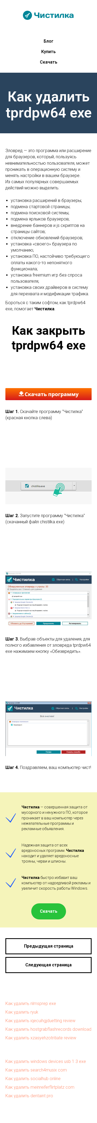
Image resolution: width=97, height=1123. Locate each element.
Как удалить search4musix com (36, 1070)
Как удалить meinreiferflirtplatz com (39, 1087)
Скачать (48, 62)
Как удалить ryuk (21, 1012)
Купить (48, 51)
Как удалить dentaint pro (29, 1095)
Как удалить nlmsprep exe (30, 1003)
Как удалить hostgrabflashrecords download (48, 1029)
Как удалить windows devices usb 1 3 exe (45, 1061)
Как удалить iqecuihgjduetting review (40, 1020)
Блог (48, 41)
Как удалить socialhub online (33, 1078)
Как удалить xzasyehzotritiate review (40, 1037)
